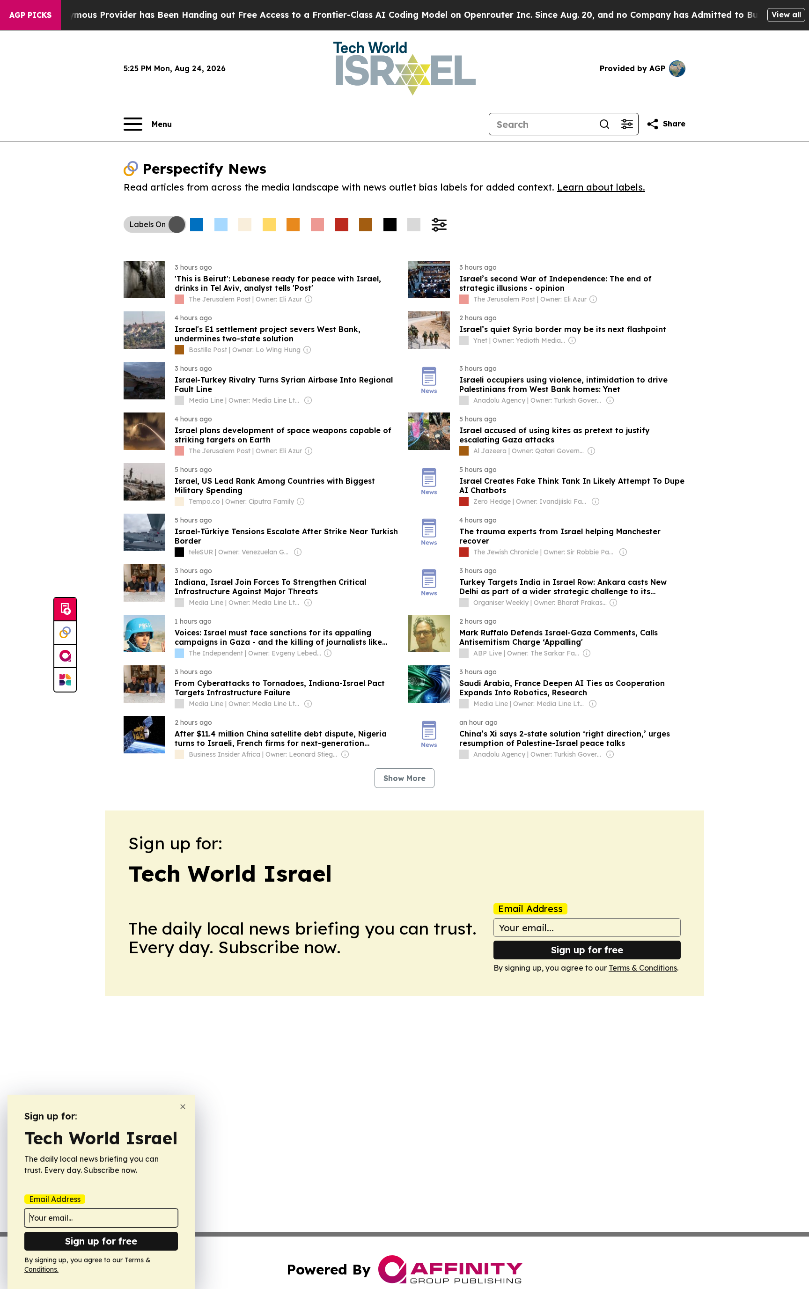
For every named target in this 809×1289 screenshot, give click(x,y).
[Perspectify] (65, 633)
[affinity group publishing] (65, 656)
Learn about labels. (601, 187)
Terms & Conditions (643, 967)
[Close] (182, 1106)
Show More (404, 778)
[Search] (604, 124)
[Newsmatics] (65, 680)
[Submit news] (65, 609)
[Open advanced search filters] (627, 124)
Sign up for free (587, 950)
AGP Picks (30, 15)
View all (786, 14)
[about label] (179, 299)
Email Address (530, 908)
